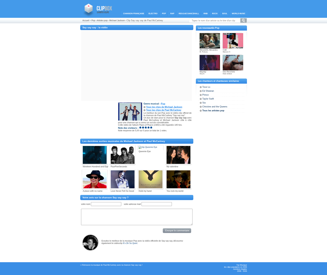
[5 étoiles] (151, 127)
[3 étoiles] (145, 127)
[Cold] (233, 48)
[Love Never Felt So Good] (123, 187)
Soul (224, 13)
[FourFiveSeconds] (123, 163)
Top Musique (241, 265)
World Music (238, 13)
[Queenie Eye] (148, 147)
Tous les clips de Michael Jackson (164, 107)
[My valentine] (178, 163)
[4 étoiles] (148, 127)
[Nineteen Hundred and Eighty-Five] (95, 163)
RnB (206, 13)
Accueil (85, 20)
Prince (205, 95)
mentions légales (240, 269)
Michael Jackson (117, 20)
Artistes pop (102, 20)
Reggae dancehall (189, 13)
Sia (204, 102)
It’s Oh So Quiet (130, 243)
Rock (215, 13)
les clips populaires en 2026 (235, 267)
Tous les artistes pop (213, 110)
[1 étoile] (140, 127)
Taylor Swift (208, 98)
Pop (164, 13)
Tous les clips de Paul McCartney (163, 110)
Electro (153, 13)
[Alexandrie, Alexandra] (210, 48)
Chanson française (133, 13)
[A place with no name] (95, 187)
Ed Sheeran (208, 91)
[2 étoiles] (143, 127)
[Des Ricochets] (233, 69)
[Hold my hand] (150, 187)
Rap (172, 13)
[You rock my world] (178, 187)
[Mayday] (210, 69)
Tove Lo (206, 87)
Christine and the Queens (214, 106)
